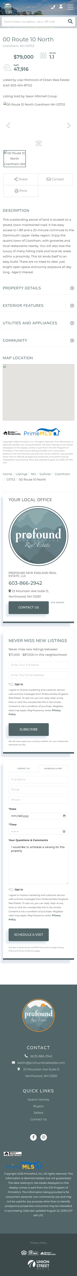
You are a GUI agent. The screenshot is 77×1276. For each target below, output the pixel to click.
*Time (13, 824)
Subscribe (29, 729)
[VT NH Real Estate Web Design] (38, 1264)
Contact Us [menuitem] (38, 1119)
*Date (12, 809)
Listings (21, 474)
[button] (70, 22)
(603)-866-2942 (53, 7)
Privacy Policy (38, 1242)
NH (33, 474)
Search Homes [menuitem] (38, 1100)
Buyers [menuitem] (38, 1106)
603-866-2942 (25, 583)
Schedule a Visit (53, 768)
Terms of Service (26, 951)
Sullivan (45, 474)
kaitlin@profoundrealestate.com (41, 1063)
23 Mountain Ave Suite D (41, 1073)
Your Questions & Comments (28, 840)
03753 (11, 479)
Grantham (62, 474)
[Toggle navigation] (70, 7)
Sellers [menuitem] (38, 1113)
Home (7, 474)
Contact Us (28, 607)
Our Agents (57, 602)
